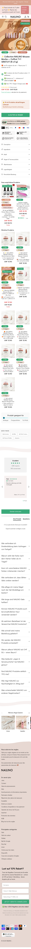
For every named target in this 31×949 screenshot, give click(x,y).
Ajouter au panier (15, 115)
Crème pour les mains (7, 850)
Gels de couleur (6, 434)
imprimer (4, 813)
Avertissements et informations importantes (14, 792)
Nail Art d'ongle (5, 841)
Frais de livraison (6, 92)
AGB (2, 818)
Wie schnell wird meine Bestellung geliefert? (10, 632)
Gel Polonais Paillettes (7, 438)
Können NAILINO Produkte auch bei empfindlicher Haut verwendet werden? (14, 612)
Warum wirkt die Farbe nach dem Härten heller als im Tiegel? (12, 559)
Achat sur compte (6, 804)
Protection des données (8, 815)
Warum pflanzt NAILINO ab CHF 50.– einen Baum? (14, 651)
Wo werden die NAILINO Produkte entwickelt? (11, 641)
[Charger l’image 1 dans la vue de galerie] (15, 34)
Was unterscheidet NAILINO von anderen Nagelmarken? (14, 691)
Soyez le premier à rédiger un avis (15, 529)
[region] (15, 487)
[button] (15, 87)
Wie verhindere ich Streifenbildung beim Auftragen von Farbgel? (13, 546)
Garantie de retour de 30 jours (10, 810)
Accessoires (17, 438)
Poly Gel (3, 844)
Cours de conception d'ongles (10, 856)
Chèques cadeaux (6, 859)
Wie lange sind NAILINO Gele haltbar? (12, 600)
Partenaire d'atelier (6, 795)
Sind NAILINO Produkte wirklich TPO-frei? (13, 672)
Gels (2, 832)
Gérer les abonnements (8, 786)
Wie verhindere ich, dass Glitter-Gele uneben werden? (14, 579)
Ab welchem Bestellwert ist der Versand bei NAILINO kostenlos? (14, 622)
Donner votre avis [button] (15, 511)
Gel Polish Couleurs (23, 434)
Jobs (2, 780)
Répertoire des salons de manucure (11, 798)
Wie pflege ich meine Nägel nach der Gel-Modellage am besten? (12, 590)
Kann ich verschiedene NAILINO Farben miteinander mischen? (14, 569)
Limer (3, 847)
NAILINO (9, 941)
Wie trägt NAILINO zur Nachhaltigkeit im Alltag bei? (12, 682)
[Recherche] (6, 17)
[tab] (17, 519)
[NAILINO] (15, 16)
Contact (3, 783)
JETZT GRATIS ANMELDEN (15, 902)
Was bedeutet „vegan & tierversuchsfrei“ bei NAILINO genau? (12, 662)
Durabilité (4, 801)
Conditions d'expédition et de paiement (12, 807)
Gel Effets (14, 434)
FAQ (2, 789)
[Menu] (3, 17)
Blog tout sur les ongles (8, 821)
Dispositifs (4, 853)
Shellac (3, 838)
